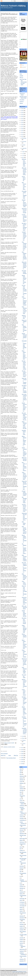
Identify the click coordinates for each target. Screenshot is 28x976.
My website (22, 99)
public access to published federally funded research (24, 300)
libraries (21, 893)
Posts (22, 65)
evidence (21, 850)
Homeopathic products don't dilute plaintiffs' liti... (24, 344)
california (21, 788)
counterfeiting (22, 820)
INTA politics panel (24, 523)
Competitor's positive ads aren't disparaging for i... (24, 731)
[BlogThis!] (2, 744)
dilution (21, 840)
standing (21, 939)
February (24, 740)
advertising (22, 776)
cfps (20, 793)
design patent (22, 838)
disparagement (22, 843)
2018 (22, 124)
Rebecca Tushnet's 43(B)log (13, 6)
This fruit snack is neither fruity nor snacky (24, 373)
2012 (22, 136)
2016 (22, 128)
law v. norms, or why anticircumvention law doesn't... (24, 466)
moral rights (22, 898)
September (24, 148)
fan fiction (22, 866)
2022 (22, 116)
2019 (22, 122)
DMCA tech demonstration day (24, 459)
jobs (20, 890)
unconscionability (23, 956)
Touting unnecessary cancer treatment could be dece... (24, 451)
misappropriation (23, 895)
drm (20, 848)
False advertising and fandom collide (24, 670)
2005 (22, 759)
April (23, 736)
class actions (22, 795)
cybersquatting (22, 828)
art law (21, 781)
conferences (5, 746)
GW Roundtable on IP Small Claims (24, 500)
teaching (21, 943)
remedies (21, 929)
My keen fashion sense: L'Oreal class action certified (24, 364)
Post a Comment (4, 753)
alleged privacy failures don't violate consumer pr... (24, 710)
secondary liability (23, 934)
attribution (22, 783)
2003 (22, 763)
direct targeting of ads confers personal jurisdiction (24, 256)
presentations (22, 919)
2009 (22, 751)
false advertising (23, 852)
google (21, 884)
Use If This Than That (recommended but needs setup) (23, 82)
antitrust (21, 777)
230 (20, 772)
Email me (21, 101)
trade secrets (22, 949)
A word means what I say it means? (24, 692)
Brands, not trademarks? (24, 321)
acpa (21, 774)
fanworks (21, 867)
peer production (23, 912)
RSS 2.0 (21, 77)
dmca (21, 846)
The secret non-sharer (24, 676)
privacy (21, 922)
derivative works (23, 835)
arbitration (22, 779)
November (24, 141)
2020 (22, 120)
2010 (22, 749)
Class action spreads (24, 582)
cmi (20, 798)
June (23, 155)
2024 (22, 112)
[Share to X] (4, 744)
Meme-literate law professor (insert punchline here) (24, 644)
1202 (21, 770)
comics (21, 800)
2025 (22, 110)
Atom (21, 73)
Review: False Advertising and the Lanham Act (24, 279)
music (21, 900)
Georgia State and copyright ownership (24, 336)
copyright (9, 746)
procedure (13, 746)
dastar (21, 831)
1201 (21, 769)
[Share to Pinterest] (6, 744)
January (23, 743)
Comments (23, 67)
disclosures (22, 842)
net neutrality (22, 905)
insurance (22, 886)
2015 (22, 130)
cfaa (20, 792)
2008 (22, 753)
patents (21, 911)
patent (21, 909)
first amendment (23, 873)
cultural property (23, 825)
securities (22, 937)
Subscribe (23, 28)
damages (21, 829)
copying (21, 816)
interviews (22, 888)
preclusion (22, 915)
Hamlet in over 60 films (24, 317)
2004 (22, 761)
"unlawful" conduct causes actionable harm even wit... (24, 236)
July (23, 153)
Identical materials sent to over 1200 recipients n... (24, 683)
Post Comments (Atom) (11, 757)
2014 (22, 132)
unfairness (22, 959)
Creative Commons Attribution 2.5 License (19, 971)
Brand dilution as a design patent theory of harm (24, 354)
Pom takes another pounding (24, 272)
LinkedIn (21, 75)
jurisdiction (22, 891)
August (23, 151)
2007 (22, 755)
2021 (22, 118)
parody (21, 907)
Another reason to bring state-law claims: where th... (24, 407)
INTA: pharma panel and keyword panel (24, 576)
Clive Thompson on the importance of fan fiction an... (24, 246)
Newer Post (3, 755)
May (23, 157)
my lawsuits (22, 902)
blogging (21, 786)
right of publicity (23, 931)
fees (20, 871)
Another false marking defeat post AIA (24, 613)
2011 (22, 747)
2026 (22, 108)
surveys (21, 941)
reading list (22, 927)
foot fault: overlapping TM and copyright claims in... (24, 700)
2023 (22, 114)
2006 (22, 757)
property (21, 926)
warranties (22, 960)
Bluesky (21, 103)
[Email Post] (15, 742)
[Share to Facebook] (5, 744)
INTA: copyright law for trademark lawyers (24, 558)
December (24, 138)
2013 (22, 134)
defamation (22, 833)
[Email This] (1, 744)
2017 (22, 126)
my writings (22, 903)
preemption (22, 917)
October (23, 144)
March (23, 738)
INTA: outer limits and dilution (24, 607)
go (20, 883)
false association (23, 855)
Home (9, 755)
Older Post (16, 755)
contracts (21, 814)
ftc (20, 876)
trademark (22, 951)
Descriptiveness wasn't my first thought (24, 621)
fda (20, 869)
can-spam (22, 790)
